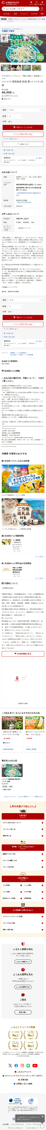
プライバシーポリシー (15, 1128)
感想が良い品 (7, 835)
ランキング (24, 14)
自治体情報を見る (24, 654)
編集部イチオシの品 (9, 854)
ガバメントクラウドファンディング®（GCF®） (24, 1076)
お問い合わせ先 (9, 153)
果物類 (12, 353)
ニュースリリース (17, 1124)
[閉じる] (43, 1117)
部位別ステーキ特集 (9, 898)
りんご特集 (6, 892)
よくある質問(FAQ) (23, 987)
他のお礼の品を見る (24, 202)
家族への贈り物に (8, 929)
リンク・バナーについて (34, 1124)
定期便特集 (27, 898)
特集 (42, 14)
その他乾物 (29, 355)
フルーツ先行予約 (8, 867)
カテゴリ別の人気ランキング (12, 822)
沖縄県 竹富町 (7, 789)
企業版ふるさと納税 (24, 1084)
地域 (15, 14)
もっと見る (39, 556)
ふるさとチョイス (24, 1072)
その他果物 (22, 353)
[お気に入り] (42, 1126)
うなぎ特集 (6, 885)
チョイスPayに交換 (9, 923)
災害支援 (24, 1080)
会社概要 (6, 1124)
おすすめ (34, 14)
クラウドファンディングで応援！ (13, 916)
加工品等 (13, 355)
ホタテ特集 (27, 892)
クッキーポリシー (32, 1128)
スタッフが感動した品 (10, 860)
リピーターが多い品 (9, 829)
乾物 (21, 355)
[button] (42, 9)
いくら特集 (27, 885)
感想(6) (7, 743)
